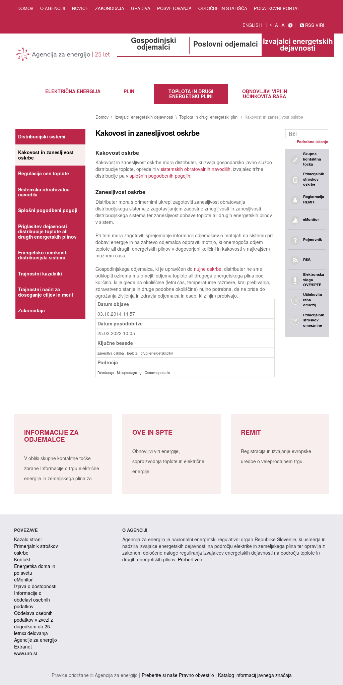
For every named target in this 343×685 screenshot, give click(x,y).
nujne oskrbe (207, 268)
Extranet (23, 646)
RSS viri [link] (314, 25)
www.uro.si (25, 653)
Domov (25, 8)
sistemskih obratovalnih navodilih (195, 169)
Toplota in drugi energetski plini (190, 94)
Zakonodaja (109, 8)
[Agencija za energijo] (63, 55)
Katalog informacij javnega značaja (255, 675)
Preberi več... (192, 559)
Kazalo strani (28, 539)
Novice (80, 8)
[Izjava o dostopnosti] (290, 25)
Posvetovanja (174, 8)
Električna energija (72, 91)
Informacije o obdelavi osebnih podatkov (32, 599)
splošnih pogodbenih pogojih (160, 175)
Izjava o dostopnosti (35, 586)
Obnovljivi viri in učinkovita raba (264, 94)
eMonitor (23, 579)
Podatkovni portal (277, 8)
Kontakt (22, 559)
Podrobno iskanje (312, 141)
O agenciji (52, 8)
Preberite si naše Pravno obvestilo (178, 675)
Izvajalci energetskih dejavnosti (144, 117)
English (252, 25)
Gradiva (140, 8)
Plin (129, 91)
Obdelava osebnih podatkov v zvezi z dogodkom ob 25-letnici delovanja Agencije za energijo (35, 626)
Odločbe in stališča (222, 8)
